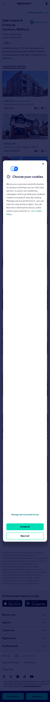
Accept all (25, 526)
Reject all (25, 535)
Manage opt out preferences (25, 514)
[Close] (43, 164)
